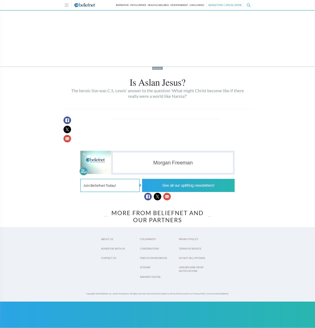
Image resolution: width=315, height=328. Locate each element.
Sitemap (145, 267)
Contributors (149, 248)
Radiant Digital (150, 276)
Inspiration (122, 5)
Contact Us (108, 257)
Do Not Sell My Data (192, 257)
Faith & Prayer (138, 5)
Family (197, 5)
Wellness (158, 5)
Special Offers (234, 5)
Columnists (148, 239)
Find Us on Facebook (153, 257)
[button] (248, 5)
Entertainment (179, 5)
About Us (107, 239)
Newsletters (215, 5)
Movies (157, 68)
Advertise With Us (113, 248)
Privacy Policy (188, 239)
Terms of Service (190, 248)
